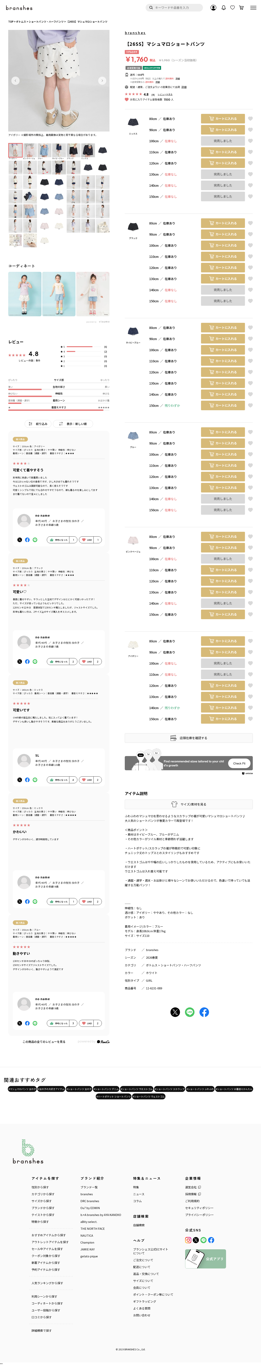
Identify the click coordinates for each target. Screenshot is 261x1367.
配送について (141, 1267)
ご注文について (143, 1260)
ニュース (138, 1194)
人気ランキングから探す (47, 1283)
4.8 (34, 354)
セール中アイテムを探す (47, 1249)
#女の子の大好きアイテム (51, 1089)
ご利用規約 (192, 1201)
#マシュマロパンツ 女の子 (22, 1089)
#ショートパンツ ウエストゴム (137, 1089)
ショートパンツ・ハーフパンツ (181, 965)
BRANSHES (130, 1349)
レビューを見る (165, 94)
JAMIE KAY (87, 1249)
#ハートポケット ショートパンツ (113, 1096)
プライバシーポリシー (199, 1215)
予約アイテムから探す (46, 1270)
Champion (87, 1242)
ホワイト (151, 973)
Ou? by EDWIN (90, 1208)
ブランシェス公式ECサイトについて (150, 1251)
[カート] (241, 7)
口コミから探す (42, 1317)
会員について (141, 1288)
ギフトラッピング (144, 1301)
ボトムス (151, 965)
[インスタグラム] (188, 1240)
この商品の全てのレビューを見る (44, 1042)
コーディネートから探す (47, 1303)
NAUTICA (86, 1235)
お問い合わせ (141, 1315)
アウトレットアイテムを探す (50, 1242)
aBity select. (88, 1222)
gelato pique (89, 1256)
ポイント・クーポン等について (153, 1294)
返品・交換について (146, 1274)
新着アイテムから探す (46, 1263)
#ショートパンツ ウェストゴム (149, 1096)
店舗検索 (139, 1225)
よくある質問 (141, 1308)
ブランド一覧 (89, 1187)
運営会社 (191, 1187)
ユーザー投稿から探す (46, 1310)
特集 (136, 1187)
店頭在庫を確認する (193, 738)
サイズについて (143, 1281)
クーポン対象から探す (46, 1256)
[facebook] (211, 1240)
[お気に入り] (232, 7)
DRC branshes (89, 1201)
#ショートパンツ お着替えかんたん (234, 1089)
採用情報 (191, 1194)
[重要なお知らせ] (223, 7)
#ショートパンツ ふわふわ (200, 1089)
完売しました (223, 141)
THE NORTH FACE (92, 1229)
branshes (135, 32)
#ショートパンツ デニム (106, 1089)
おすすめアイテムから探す (49, 1235)
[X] (196, 1240)
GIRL (149, 980)
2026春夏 (152, 957)
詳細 (178, 78)
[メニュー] (253, 8)
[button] (15, 80)
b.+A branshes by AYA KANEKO (100, 1215)
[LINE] (203, 1240)
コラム (137, 1201)
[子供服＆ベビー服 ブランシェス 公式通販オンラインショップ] (19, 7)
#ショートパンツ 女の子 (79, 1089)
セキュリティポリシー (199, 1208)
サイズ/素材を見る (193, 804)
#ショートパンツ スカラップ (169, 1089)
